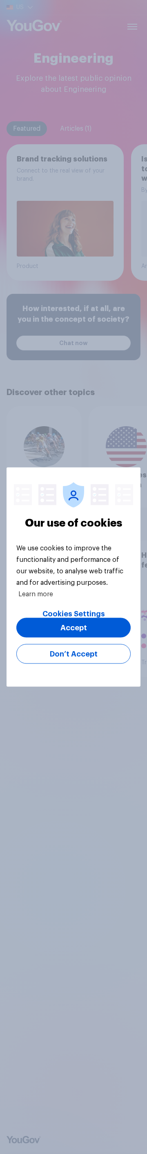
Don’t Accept (74, 654)
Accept (73, 628)
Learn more (35, 594)
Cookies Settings (73, 614)
